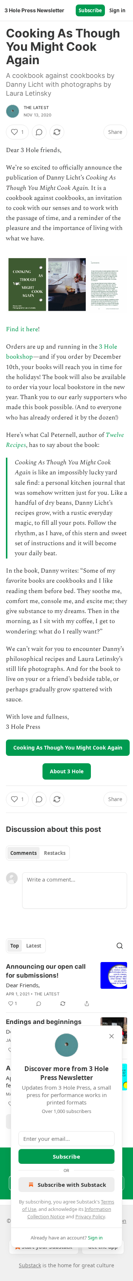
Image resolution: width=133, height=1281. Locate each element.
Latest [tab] (33, 945)
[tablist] (38, 853)
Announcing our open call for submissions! (46, 971)
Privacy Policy (90, 1216)
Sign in (117, 10)
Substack (30, 1265)
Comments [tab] (23, 853)
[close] (111, 1036)
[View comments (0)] (39, 132)
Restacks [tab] (54, 853)
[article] (66, 985)
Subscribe (90, 10)
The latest (36, 107)
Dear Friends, (23, 985)
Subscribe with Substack (72, 1184)
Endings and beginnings (44, 1021)
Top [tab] (14, 945)
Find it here (22, 329)
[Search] (119, 945)
